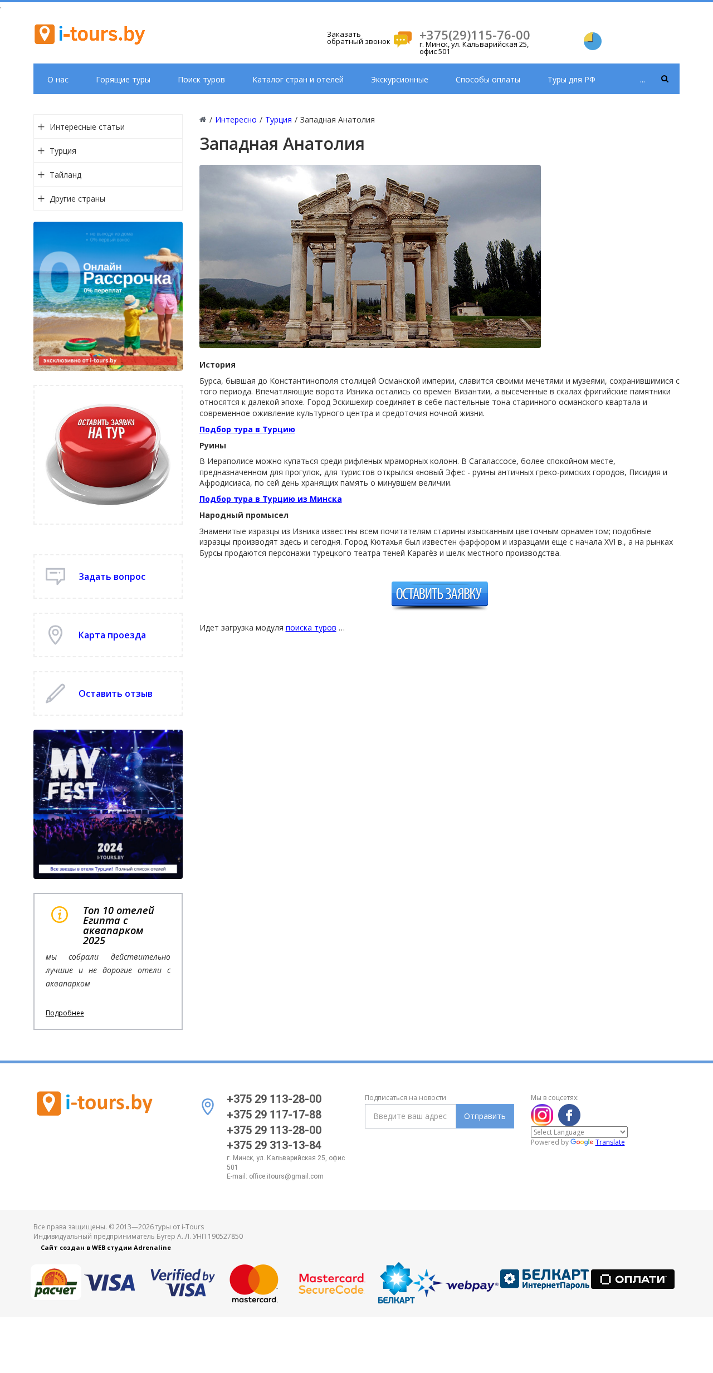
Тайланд (65, 174)
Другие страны (77, 198)
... (642, 79)
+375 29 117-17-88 (274, 1114)
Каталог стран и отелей (298, 79)
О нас (58, 79)
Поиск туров (201, 79)
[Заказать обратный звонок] (403, 38)
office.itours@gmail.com (286, 1176)
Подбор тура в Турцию (247, 429)
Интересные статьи (87, 126)
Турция (63, 150)
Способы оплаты (488, 79)
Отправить (485, 1116)
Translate (610, 1142)
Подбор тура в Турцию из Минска (270, 499)
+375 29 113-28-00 (274, 1099)
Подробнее (65, 1013)
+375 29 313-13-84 (274, 1145)
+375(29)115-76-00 (474, 34)
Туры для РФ (571, 79)
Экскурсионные (399, 79)
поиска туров (311, 627)
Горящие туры (123, 79)
